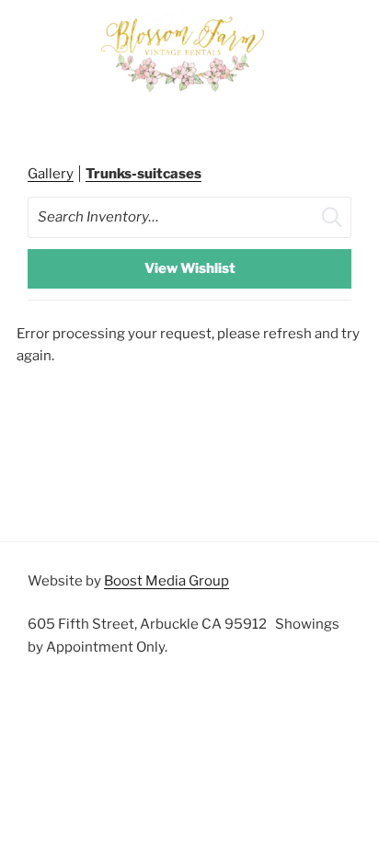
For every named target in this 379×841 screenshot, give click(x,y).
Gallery (51, 173)
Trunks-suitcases (143, 173)
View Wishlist (189, 268)
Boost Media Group (166, 581)
